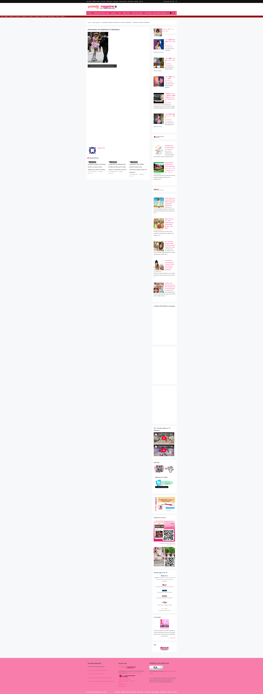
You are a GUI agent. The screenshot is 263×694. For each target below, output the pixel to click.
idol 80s (62, 16)
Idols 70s (141, 1)
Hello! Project (109, 1)
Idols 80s (136, 1)
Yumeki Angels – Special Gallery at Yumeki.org (156, 13)
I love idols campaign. (164, 628)
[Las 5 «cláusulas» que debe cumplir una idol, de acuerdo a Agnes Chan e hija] (159, 246)
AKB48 (94, 1)
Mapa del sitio (126, 13)
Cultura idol (103, 1)
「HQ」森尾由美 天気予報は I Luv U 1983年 (170, 41)
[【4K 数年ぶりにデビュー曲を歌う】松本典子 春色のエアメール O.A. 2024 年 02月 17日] (159, 98)
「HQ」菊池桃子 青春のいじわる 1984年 (170, 60)
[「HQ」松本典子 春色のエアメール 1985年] (159, 118)
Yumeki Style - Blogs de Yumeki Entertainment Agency (100, 677)
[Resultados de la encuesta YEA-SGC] (159, 150)
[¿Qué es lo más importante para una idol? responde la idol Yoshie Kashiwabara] (159, 287)
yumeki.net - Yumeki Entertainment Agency (97, 670)
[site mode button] (170, 13)
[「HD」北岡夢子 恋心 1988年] (159, 81)
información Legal (122, 684)
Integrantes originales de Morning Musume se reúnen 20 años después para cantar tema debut (97, 167)
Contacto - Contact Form (124, 679)
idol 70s (57, 16)
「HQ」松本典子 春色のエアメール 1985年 (170, 116)
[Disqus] (118, 86)
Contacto (89, 13)
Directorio (113, 13)
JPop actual (115, 1)
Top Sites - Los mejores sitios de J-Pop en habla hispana (100, 681)
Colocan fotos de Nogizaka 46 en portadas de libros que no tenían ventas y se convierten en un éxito (117, 167)
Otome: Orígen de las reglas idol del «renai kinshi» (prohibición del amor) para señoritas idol (170, 202)
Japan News (89, 1)
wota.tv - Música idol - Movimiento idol (96, 674)
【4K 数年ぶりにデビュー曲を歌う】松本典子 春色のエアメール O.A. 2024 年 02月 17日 (170, 97)
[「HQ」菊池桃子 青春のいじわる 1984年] (159, 62)
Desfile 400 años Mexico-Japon (101, 13)
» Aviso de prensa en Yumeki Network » (168, 542)
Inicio (119, 13)
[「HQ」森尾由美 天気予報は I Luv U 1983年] (159, 44)
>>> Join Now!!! (171, 638)
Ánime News (130, 1)
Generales (30, 16)
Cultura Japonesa (123, 1)
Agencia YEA (101, 148)
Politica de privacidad (137, 13)
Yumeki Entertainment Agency (134, 673)
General (98, 1)
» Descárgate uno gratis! (171, 544)
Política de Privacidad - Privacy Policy (126, 681)
